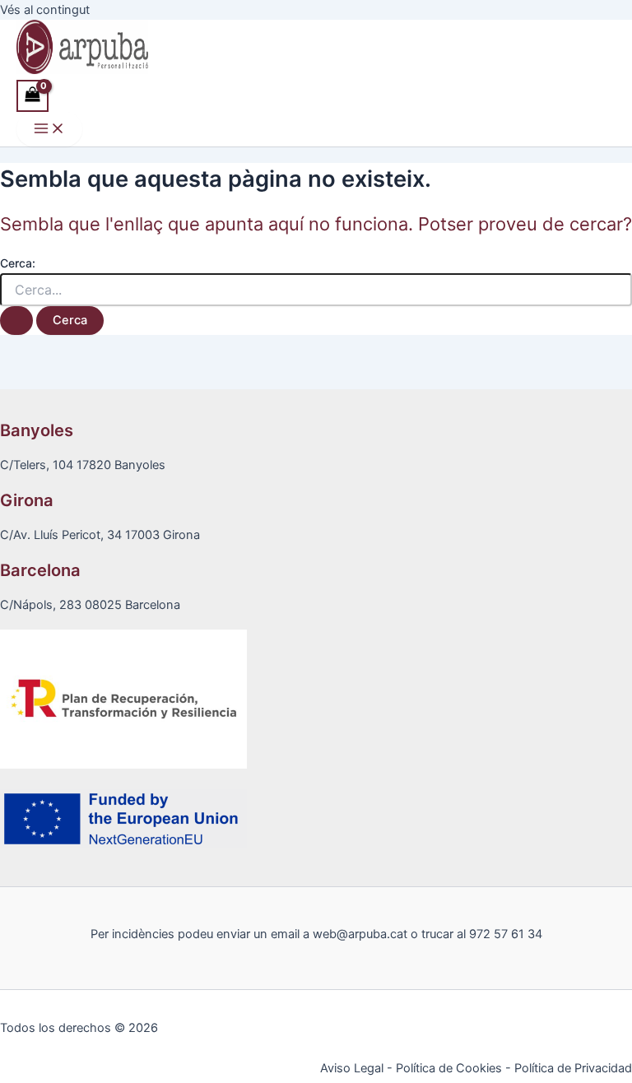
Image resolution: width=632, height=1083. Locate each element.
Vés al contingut (45, 9)
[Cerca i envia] (16, 320)
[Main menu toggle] (49, 129)
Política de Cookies (449, 1068)
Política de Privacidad (573, 1068)
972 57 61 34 (505, 934)
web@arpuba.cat (360, 934)
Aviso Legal (351, 1068)
